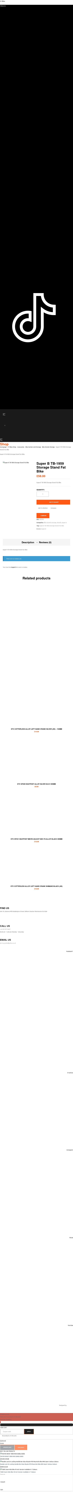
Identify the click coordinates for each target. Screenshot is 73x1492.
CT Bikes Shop (12, 447)
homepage (3, 447)
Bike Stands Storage (48, 447)
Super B (64, 523)
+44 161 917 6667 (5, 929)
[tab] (27, 542)
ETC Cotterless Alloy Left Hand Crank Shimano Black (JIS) (36, 886)
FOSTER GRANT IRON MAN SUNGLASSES (11, 1456)
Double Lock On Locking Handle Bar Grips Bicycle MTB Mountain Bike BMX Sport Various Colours (28, 1464)
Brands (59, 523)
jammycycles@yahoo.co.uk (8, 943)
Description (28, 542)
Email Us (5, 940)
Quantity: (40, 490)
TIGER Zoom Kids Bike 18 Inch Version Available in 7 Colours (18, 1472)
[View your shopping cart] (3, 426)
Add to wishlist (43, 508)
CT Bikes (2, 1)
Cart (1, 1490)
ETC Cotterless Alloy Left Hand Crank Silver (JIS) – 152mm (36, 729)
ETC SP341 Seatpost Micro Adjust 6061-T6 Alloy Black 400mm (36, 839)
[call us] (2, 919)
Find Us (4, 908)
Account (2, 1482)
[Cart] (1, 1487)
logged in (14, 567)
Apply (29, 1431)
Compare (53, 508)
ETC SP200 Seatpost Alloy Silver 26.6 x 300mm (36, 784)
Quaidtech (70, 1405)
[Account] (1, 1479)
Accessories (20, 447)
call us (5, 926)
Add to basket (54, 502)
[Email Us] (0, 937)
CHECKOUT (21, 1447)
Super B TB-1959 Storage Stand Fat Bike (51, 526)
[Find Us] (0, 905)
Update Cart (7, 1447)
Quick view (66, 588)
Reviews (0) (45, 542)
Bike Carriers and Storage (33, 447)
